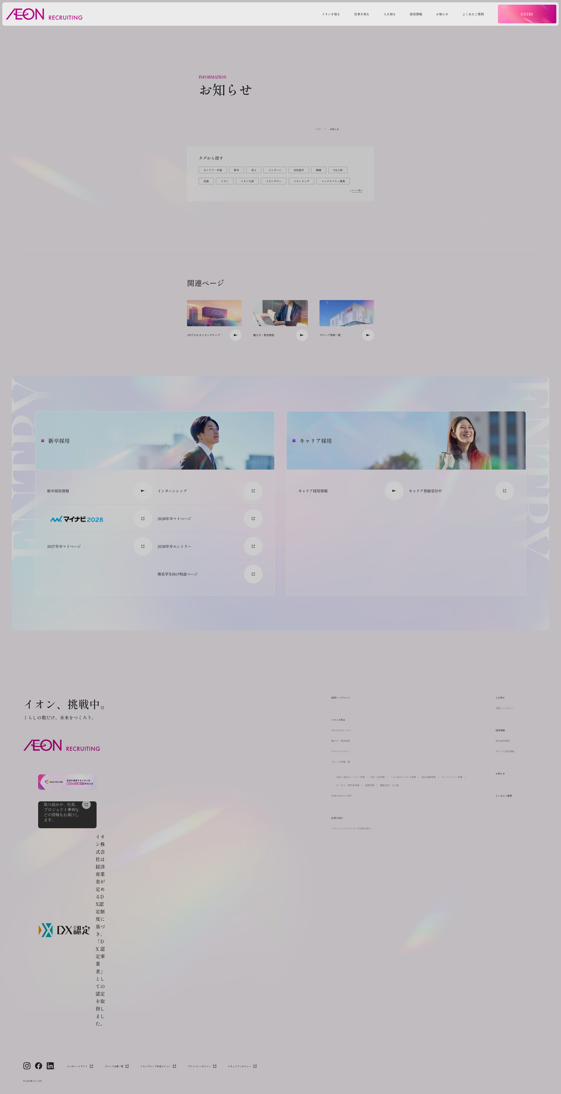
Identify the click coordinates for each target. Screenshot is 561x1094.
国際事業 (369, 785)
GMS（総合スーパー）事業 (350, 777)
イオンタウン (274, 181)
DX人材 (338, 170)
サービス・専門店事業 (347, 785)
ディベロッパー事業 (451, 777)
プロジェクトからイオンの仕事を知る (351, 828)
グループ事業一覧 (340, 762)
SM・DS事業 (378, 777)
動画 (318, 170)
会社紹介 (299, 170)
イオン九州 (247, 181)
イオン (225, 181)
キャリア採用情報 (505, 751)
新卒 (236, 170)
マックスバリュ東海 (333, 181)
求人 (253, 170)
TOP (318, 129)
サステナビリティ (340, 751)
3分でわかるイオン (341, 730)
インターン (275, 170)
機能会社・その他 (389, 785)
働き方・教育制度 (340, 741)
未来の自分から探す (341, 795)
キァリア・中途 (213, 170)
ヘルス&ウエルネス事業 (403, 777)
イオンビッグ (301, 181)
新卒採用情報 (503, 741)
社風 (206, 181)
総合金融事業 (429, 777)
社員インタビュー (505, 708)
